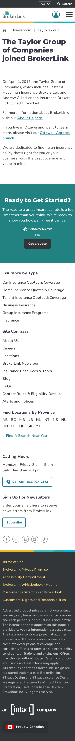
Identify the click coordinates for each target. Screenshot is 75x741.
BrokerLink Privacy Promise (25, 569)
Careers (8, 348)
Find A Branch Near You (26, 435)
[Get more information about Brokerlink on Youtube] (25, 538)
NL (38, 419)
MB (21, 419)
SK (30, 426)
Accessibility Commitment (23, 577)
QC (21, 426)
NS (55, 419)
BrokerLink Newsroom (21, 363)
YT (38, 426)
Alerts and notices (18, 401)
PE (13, 426)
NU (63, 419)
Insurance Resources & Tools (27, 371)
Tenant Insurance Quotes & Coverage (34, 297)
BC (13, 419)
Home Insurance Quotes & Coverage (33, 290)
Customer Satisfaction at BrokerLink (32, 592)
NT (46, 419)
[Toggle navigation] (69, 14)
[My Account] (56, 14)
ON (5, 426)
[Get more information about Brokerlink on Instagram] (34, 538)
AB (5, 419)
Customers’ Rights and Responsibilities (34, 600)
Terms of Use (12, 562)
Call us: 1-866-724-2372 (30, 482)
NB (30, 419)
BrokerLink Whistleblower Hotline (30, 585)
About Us (10, 340)
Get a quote (37, 243)
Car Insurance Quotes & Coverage (31, 282)
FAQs (7, 386)
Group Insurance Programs (25, 313)
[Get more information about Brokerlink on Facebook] (6, 538)
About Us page (30, 118)
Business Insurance (18, 305)
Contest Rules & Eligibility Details (31, 394)
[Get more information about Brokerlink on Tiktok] (44, 538)
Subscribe (14, 522)
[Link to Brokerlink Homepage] (4, 30)
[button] (45, 3)
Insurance (10, 320)
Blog (6, 378)
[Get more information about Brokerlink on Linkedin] (15, 538)
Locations (10, 356)
